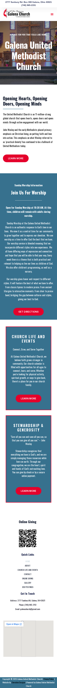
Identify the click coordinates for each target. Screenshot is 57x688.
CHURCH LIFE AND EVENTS (28, 569)
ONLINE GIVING (27, 578)
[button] (52, 14)
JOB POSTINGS (27, 586)
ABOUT (27, 565)
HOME (27, 561)
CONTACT (27, 574)
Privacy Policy (48, 678)
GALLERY (27, 582)
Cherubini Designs (18, 682)
